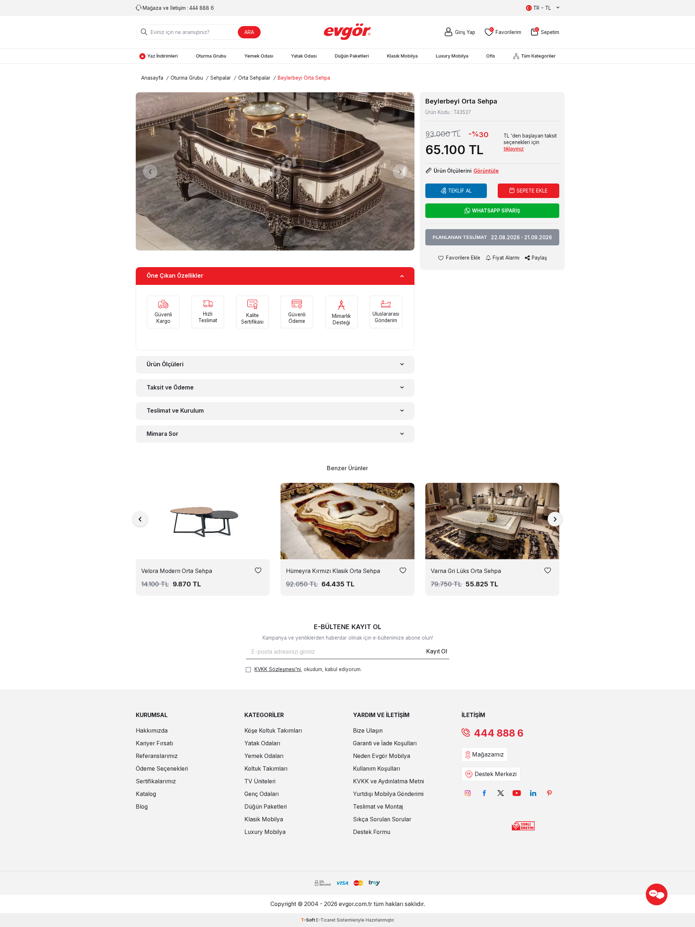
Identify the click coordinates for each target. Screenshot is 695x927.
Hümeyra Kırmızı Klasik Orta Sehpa (333, 571)
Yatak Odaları (262, 743)
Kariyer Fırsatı (154, 743)
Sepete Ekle (532, 191)
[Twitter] (500, 793)
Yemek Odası (258, 56)
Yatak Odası (304, 56)
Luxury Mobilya (452, 56)
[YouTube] (516, 793)
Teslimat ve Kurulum (175, 410)
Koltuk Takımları (265, 768)
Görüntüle (486, 171)
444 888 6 (498, 733)
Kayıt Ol (436, 651)
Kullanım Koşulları (376, 768)
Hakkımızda (152, 730)
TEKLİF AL (460, 191)
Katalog (146, 794)
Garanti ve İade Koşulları (385, 743)
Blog (142, 806)
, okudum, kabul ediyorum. (308, 669)
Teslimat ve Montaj (378, 806)
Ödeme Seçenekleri (162, 768)
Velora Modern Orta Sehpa (176, 571)
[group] (275, 171)
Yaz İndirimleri (162, 56)
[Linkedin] (533, 793)
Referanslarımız (157, 756)
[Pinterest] (549, 793)
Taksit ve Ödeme (170, 387)
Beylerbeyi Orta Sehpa (304, 78)
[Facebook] (484, 793)
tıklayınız (514, 149)
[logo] (347, 32)
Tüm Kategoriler (538, 56)
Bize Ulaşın (368, 730)
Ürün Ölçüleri (165, 364)
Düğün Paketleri (352, 56)
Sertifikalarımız (156, 781)
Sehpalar (220, 78)
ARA (249, 32)
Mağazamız (488, 754)
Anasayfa (152, 78)
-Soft (308, 920)
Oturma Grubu (211, 56)
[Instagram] (468, 793)
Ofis (490, 56)
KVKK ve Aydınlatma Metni (388, 781)
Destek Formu (371, 832)
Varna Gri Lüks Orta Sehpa (466, 571)
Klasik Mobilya (402, 56)
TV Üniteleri (259, 781)
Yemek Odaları (263, 756)
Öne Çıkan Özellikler (175, 275)
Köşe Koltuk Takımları (273, 730)
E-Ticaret (326, 920)
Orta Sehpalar (254, 78)
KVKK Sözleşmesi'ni (277, 669)
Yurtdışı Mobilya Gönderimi (388, 794)
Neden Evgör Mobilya (381, 756)
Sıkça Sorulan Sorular (382, 819)
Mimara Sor (162, 433)
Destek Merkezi (496, 774)
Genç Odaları (261, 794)
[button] (150, 171)
